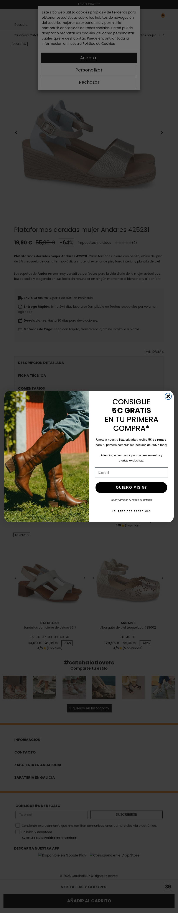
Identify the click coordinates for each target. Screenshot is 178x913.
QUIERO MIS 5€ (131, 487)
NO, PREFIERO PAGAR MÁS (131, 511)
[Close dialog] (168, 396)
